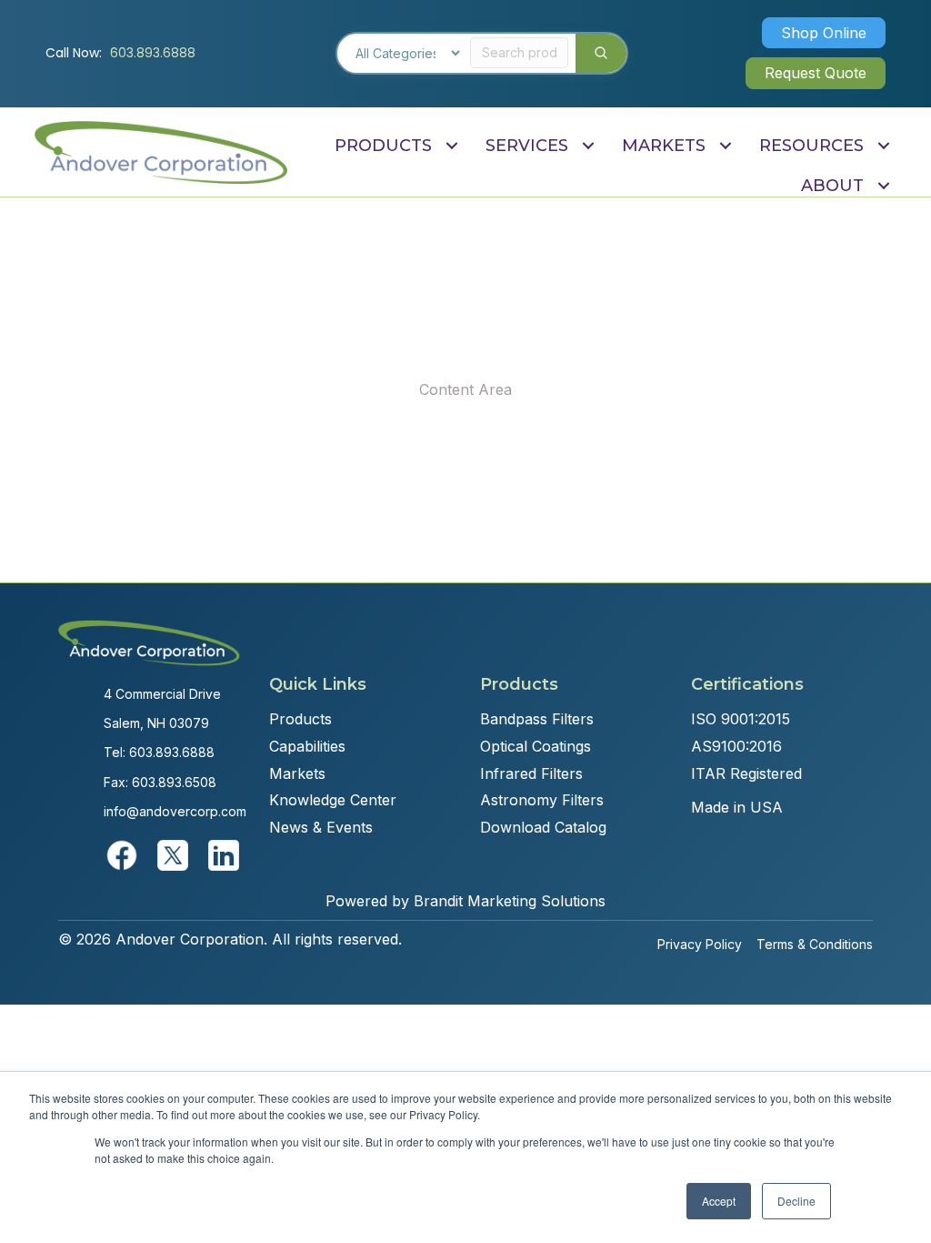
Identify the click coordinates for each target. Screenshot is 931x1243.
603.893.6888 (152, 53)
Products (300, 719)
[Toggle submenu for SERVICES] (588, 145)
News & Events (321, 827)
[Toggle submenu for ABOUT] (883, 186)
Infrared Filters (531, 773)
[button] (824, 32)
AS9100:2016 (736, 746)
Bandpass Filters (537, 719)
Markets (297, 773)
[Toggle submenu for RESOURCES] (883, 145)
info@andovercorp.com (175, 811)
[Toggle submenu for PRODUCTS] (451, 145)
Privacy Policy (699, 944)
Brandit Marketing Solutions (510, 901)
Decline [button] (796, 1200)
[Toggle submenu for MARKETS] (725, 145)
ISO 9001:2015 (740, 719)
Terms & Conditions (814, 944)
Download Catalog (543, 827)
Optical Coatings (535, 746)
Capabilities (307, 746)
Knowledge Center (332, 800)
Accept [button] (719, 1200)
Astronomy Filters (542, 800)
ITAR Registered (746, 773)
